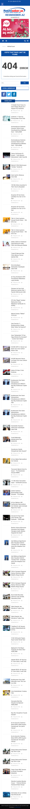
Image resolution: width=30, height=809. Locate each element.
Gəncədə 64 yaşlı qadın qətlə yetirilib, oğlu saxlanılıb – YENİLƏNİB (17, 517)
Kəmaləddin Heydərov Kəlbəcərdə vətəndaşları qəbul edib (17, 427)
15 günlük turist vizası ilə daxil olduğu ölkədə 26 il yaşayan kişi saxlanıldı (18, 106)
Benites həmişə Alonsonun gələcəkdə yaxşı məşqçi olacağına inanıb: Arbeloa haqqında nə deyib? (18, 530)
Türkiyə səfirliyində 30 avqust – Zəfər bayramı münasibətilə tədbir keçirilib (19, 155)
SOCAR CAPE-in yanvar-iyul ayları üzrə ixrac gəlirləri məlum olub (19, 348)
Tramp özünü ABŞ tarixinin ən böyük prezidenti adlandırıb (18, 771)
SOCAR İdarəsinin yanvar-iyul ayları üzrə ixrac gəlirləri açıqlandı (19, 360)
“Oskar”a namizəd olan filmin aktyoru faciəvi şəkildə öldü (17, 255)
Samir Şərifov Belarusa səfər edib (17, 176)
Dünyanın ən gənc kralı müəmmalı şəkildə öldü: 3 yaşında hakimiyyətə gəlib (18, 290)
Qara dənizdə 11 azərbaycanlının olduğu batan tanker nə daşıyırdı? (18, 325)
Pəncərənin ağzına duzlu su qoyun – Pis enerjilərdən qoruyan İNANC (19, 470)
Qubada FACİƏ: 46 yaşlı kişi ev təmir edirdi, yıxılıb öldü (18, 660)
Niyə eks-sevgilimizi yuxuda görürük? (19, 713)
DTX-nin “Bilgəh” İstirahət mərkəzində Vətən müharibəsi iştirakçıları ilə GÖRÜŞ (18, 302)
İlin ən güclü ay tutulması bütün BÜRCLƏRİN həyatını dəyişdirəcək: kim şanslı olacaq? (18, 725)
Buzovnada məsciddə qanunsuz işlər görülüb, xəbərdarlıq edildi (17, 596)
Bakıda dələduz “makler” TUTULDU (18, 314)
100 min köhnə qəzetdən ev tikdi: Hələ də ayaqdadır (19, 186)
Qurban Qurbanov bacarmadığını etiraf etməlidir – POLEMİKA (17, 492)
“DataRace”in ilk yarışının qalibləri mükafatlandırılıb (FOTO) (18, 628)
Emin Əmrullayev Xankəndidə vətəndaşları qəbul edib (18, 266)
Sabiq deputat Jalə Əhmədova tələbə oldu (17, 607)
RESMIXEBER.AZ (15, 14)
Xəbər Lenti (8, 101)
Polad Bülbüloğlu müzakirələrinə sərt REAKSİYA (16, 439)
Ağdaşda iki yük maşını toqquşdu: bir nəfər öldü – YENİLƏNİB (18, 649)
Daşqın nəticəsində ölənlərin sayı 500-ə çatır (19, 750)
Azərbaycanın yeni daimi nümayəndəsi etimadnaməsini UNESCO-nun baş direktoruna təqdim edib (19, 384)
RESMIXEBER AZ (14, 112)
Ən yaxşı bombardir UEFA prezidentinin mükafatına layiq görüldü (18, 278)
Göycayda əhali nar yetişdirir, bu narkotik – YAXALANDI (17, 702)
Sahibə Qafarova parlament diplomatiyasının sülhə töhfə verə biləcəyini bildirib (19, 243)
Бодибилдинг (18, 807)
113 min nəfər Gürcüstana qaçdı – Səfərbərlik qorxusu (19, 481)
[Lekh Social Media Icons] (3, 94)
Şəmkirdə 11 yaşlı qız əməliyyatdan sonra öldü (18, 117)
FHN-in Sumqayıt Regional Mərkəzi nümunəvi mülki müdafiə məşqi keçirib (18, 573)
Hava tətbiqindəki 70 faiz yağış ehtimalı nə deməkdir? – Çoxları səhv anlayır (19, 337)
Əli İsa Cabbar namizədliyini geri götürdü (19, 460)
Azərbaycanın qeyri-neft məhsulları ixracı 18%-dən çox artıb (18, 681)
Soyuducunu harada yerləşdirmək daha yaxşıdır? (19, 450)
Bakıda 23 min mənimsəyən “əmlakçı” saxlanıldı (18, 166)
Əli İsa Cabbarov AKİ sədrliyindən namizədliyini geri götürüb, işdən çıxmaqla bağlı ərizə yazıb (19, 505)
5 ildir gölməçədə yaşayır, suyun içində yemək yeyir (18, 639)
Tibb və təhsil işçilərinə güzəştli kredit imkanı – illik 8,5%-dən (19, 220)
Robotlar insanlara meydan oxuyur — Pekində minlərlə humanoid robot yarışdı (18, 783)
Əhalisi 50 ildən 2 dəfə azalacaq (17, 371)
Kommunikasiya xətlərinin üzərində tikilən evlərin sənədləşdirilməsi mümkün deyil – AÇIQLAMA (18, 129)
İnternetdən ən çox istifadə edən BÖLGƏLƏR (18, 793)
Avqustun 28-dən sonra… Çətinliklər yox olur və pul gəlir (18, 196)
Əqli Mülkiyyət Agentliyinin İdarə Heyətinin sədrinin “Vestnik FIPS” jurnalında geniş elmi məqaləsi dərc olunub (18, 544)
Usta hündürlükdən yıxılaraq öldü (19, 692)
